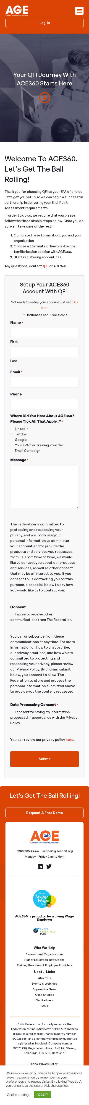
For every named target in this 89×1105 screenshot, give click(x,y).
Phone (16, 394)
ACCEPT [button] (42, 1094)
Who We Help (44, 948)
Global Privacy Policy (44, 1064)
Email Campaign (27, 450)
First (14, 341)
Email (16, 372)
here (69, 739)
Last (13, 361)
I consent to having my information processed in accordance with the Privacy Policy (43, 717)
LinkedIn (21, 429)
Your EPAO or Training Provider (39, 445)
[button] (79, 11)
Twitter (21, 434)
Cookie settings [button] (18, 1095)
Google (21, 439)
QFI (46, 266)
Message (19, 460)
